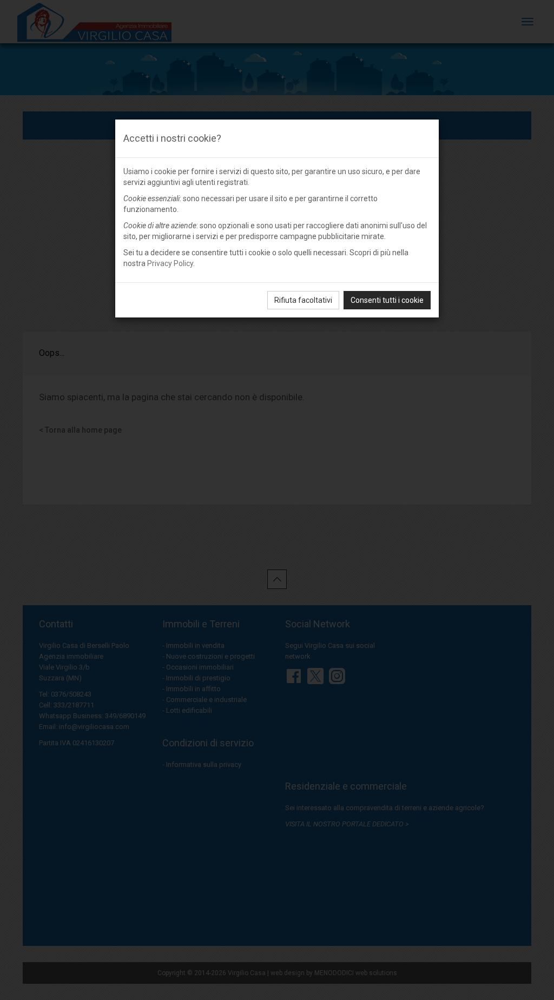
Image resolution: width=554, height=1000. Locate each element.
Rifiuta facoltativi (303, 300)
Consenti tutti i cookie (387, 300)
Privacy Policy (170, 263)
